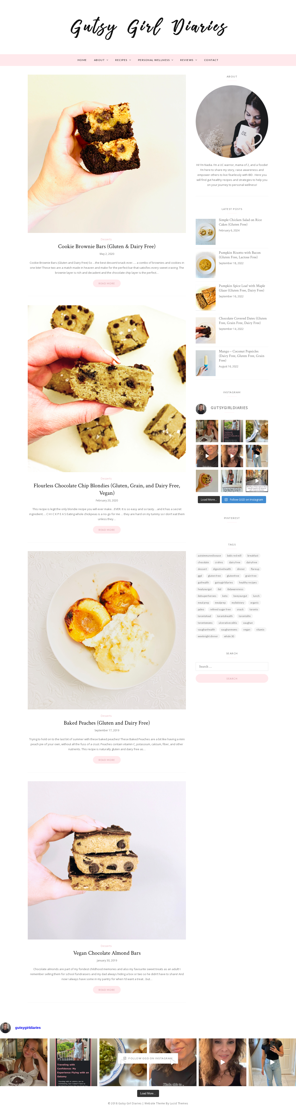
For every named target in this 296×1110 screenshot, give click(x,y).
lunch (256, 595)
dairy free (234, 562)
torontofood (204, 616)
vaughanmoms (229, 629)
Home (82, 60)
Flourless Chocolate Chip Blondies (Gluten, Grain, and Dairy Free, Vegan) (107, 489)
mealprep (220, 602)
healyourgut (205, 589)
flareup (255, 569)
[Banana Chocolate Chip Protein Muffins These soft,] (207, 481)
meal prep (203, 602)
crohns (219, 562)
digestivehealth (222, 569)
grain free (251, 575)
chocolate (203, 562)
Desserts (106, 239)
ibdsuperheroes (207, 595)
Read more (107, 283)
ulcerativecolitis (228, 622)
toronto (254, 609)
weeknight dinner (208, 636)
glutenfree (233, 575)
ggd (200, 575)
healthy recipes (248, 582)
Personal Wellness (154, 60)
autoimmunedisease (209, 555)
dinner (241, 569)
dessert (202, 569)
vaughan (248, 622)
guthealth (203, 582)
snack (240, 609)
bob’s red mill (234, 555)
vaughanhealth (206, 629)
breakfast (252, 555)
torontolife (245, 616)
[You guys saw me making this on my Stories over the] (257, 431)
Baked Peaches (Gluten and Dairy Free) (107, 723)
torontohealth (225, 616)
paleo (201, 609)
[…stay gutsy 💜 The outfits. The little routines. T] (207, 456)
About (99, 60)
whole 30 (229, 636)
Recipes (121, 60)
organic (254, 602)
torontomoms (205, 622)
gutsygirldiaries (224, 582)
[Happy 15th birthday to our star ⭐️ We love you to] (207, 431)
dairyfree (251, 562)
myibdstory (238, 602)
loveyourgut (240, 595)
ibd (219, 589)
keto (224, 595)
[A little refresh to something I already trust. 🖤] (232, 456)
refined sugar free (220, 609)
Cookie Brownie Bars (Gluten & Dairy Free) (107, 246)
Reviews (187, 60)
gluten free (214, 575)
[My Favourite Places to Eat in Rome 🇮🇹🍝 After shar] (257, 481)
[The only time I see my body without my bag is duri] (232, 481)
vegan (246, 629)
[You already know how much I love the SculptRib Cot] (257, 456)
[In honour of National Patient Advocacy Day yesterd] (232, 431)
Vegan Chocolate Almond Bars (107, 953)
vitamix (260, 629)
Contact (211, 60)
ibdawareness (235, 589)
